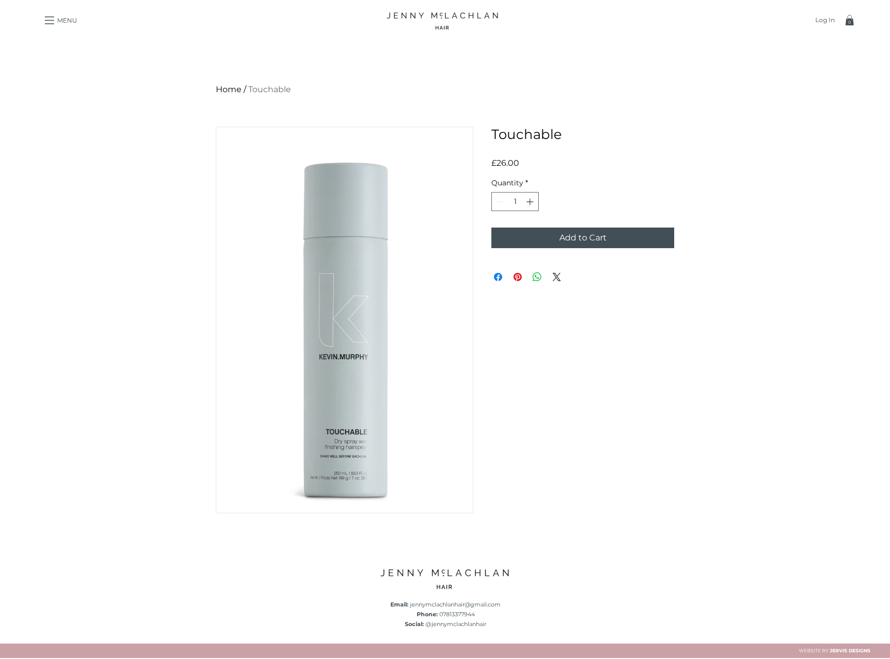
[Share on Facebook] (498, 277)
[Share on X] (557, 277)
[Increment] (530, 202)
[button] (49, 20)
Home (229, 89)
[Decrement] (499, 202)
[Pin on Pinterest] (517, 277)
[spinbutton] (515, 202)
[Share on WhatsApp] (537, 277)
